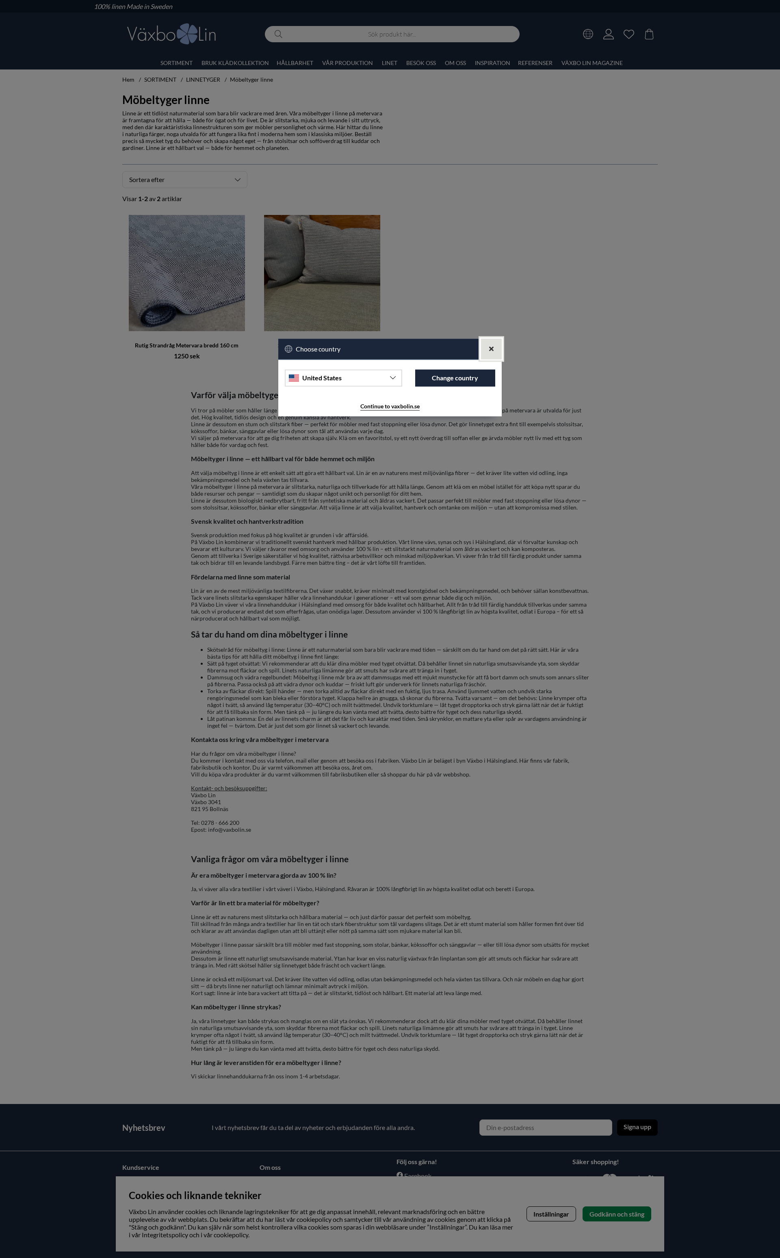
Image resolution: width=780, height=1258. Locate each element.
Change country (455, 378)
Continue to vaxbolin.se (390, 406)
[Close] (491, 348)
